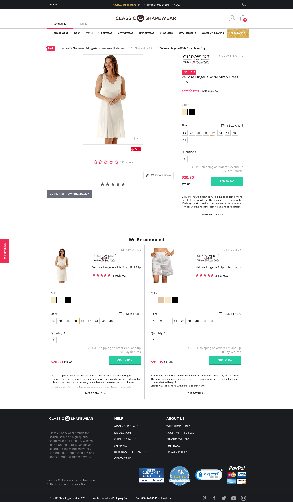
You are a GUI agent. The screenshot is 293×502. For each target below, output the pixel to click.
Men (84, 24)
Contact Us (123, 458)
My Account (123, 433)
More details (210, 214)
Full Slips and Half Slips (143, 48)
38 (206, 132)
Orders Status (125, 439)
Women (60, 24)
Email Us (166, 498)
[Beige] (185, 112)
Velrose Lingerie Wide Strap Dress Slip (183, 48)
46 (234, 132)
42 (220, 132)
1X (175, 321)
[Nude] (161, 300)
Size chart (236, 125)
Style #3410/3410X (130, 250)
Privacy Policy (177, 452)
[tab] (158, 175)
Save (137, 149)
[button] (209, 476)
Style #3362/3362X (230, 250)
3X (190, 321)
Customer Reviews (180, 433)
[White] (199, 112)
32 (184, 132)
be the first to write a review (69, 193)
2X (182, 321)
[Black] (192, 112)
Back (51, 48)
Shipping (120, 445)
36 (199, 132)
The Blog (173, 445)
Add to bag (227, 181)
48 (184, 140)
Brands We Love (178, 439)
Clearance (238, 33)
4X (197, 321)
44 (227, 132)
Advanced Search (127, 426)
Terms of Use (78, 484)
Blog (53, 4)
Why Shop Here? (178, 426)
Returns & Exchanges (130, 452)
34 (191, 132)
